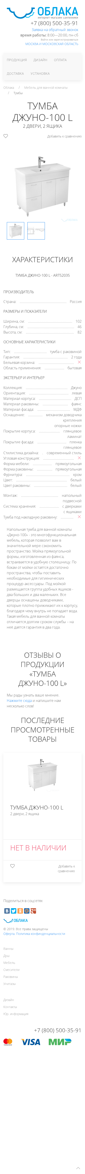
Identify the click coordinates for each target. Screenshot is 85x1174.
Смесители (11, 970)
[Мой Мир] (26, 911)
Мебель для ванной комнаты (46, 87)
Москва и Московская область (51, 44)
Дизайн (40, 60)
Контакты (10, 1007)
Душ (6, 955)
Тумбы (18, 93)
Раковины (10, 977)
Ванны (8, 948)
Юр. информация (15, 1014)
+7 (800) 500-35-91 (54, 23)
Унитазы (9, 984)
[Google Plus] (33, 911)
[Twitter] (13, 911)
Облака (8, 87)
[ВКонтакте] (7, 911)
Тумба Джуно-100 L (36, 807)
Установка (40, 73)
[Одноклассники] (20, 911)
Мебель (9, 962)
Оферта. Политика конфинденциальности (34, 934)
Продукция (17, 60)
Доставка (15, 73)
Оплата (60, 60)
